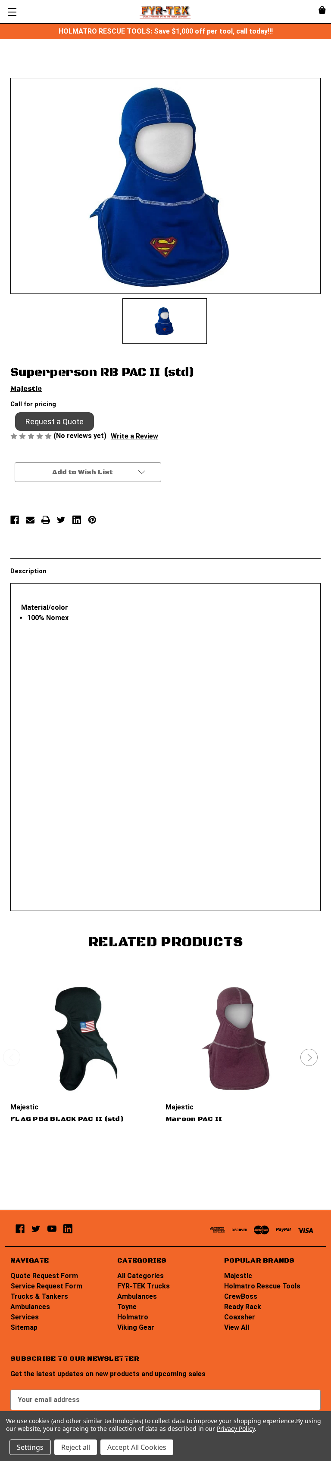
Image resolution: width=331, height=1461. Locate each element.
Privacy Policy (235, 1428)
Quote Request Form (44, 1276)
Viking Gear (135, 1327)
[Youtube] (51, 1228)
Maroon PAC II (194, 1119)
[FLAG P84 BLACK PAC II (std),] (83, 1039)
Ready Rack (242, 1307)
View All (236, 1327)
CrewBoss (240, 1296)
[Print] (45, 520)
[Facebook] (14, 520)
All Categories (140, 1276)
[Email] (30, 520)
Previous (11, 1057)
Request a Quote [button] (54, 421)
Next (309, 1057)
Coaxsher (239, 1317)
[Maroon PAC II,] (238, 1039)
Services (24, 1317)
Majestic (238, 1276)
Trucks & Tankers (39, 1296)
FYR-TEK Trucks (143, 1286)
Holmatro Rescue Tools (262, 1286)
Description (28, 571)
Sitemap (23, 1327)
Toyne (127, 1307)
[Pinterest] (92, 520)
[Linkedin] (76, 520)
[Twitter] (61, 520)
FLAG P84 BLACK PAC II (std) (67, 1119)
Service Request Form (46, 1286)
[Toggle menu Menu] (12, 12)
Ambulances (30, 1307)
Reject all (75, 1447)
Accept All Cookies (136, 1447)
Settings (30, 1447)
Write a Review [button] (134, 436)
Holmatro (132, 1317)
